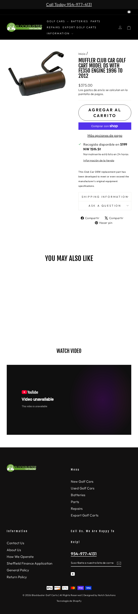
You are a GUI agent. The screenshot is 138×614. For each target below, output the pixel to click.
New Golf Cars (82, 481)
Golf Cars (56, 21)
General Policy (18, 570)
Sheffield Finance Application (30, 563)
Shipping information (105, 196)
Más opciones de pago (105, 135)
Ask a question (105, 205)
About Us (14, 550)
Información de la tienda (98, 160)
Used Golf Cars (82, 488)
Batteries (79, 21)
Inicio (81, 53)
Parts (95, 21)
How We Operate (20, 556)
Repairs (53, 27)
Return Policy (17, 577)
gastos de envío (94, 90)
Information (59, 33)
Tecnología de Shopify (69, 600)
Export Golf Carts (79, 27)
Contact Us (15, 543)
